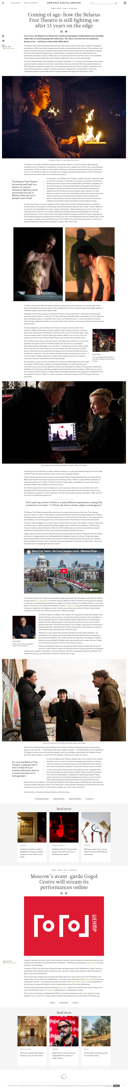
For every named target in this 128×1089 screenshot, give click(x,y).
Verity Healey (10, 48)
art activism (89, 799)
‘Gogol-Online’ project (78, 982)
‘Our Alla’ (63, 987)
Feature (65, 8)
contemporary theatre (41, 799)
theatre (52, 1003)
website (85, 993)
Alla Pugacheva (49, 990)
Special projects (31, 3)
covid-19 (75, 1003)
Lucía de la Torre (11, 963)
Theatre (53, 8)
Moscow (59, 870)
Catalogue (16, 3)
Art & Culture (73, 8)
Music (86, 1049)
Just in (66, 870)
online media (64, 1003)
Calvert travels (58, 845)
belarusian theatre (58, 799)
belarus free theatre (75, 799)
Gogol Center (90, 963)
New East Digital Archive (64, 3)
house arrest (88, 979)
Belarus (59, 8)
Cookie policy (108, 1086)
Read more (96, 355)
